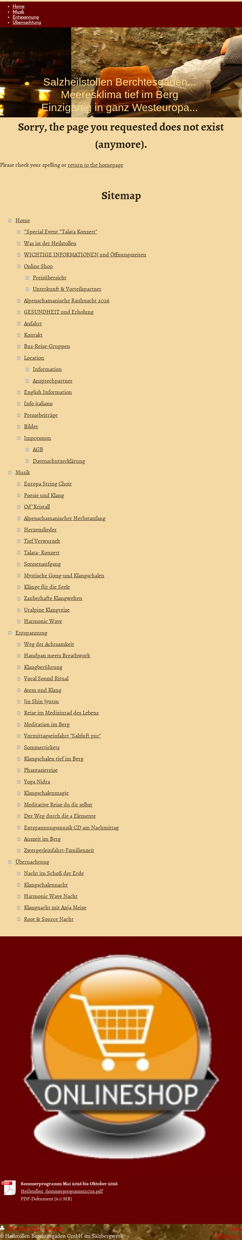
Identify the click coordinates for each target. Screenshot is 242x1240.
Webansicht (228, 1236)
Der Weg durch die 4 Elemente (60, 815)
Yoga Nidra (37, 781)
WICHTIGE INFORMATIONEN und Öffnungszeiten (85, 254)
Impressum (37, 438)
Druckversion (23, 1228)
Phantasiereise (41, 770)
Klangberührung (43, 667)
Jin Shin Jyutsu (41, 701)
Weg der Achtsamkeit (49, 644)
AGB (38, 449)
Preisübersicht (49, 277)
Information (47, 369)
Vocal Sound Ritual (46, 678)
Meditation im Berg (47, 724)
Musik (22, 472)
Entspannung (31, 632)
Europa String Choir (48, 483)
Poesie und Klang (44, 495)
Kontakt (33, 334)
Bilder (31, 426)
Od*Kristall (37, 506)
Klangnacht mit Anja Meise (55, 907)
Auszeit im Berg (42, 838)
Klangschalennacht (46, 884)
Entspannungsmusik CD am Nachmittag (71, 827)
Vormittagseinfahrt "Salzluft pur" (62, 735)
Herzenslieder (40, 529)
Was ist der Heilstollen (50, 243)
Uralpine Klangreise (47, 609)
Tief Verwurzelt (42, 540)
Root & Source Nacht (48, 919)
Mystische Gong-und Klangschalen (64, 575)
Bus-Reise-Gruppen (47, 346)
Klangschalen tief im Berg (54, 758)
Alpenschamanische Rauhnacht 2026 (66, 300)
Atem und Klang (42, 690)
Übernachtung (32, 861)
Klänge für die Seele (47, 586)
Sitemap (53, 1228)
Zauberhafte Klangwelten (53, 598)
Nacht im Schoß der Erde (54, 873)
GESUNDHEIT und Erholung (59, 311)
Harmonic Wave (43, 621)
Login (235, 1228)
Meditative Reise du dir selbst (58, 804)
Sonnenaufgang (42, 563)
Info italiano (38, 403)
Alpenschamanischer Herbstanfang (65, 518)
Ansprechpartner (52, 380)
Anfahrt (33, 323)
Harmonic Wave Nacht (51, 896)
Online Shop (38, 266)
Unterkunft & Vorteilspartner (67, 288)
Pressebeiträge (41, 415)
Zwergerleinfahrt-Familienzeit (59, 850)
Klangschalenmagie (46, 792)
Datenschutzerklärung (59, 461)
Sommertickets (42, 747)
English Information (48, 392)
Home (22, 220)
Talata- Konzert (42, 552)
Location (34, 357)
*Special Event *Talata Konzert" (60, 231)
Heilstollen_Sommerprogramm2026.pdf (62, 1191)
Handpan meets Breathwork (57, 655)
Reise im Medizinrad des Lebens (61, 712)
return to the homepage (95, 164)
